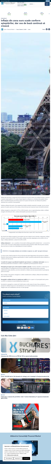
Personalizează (9, 458)
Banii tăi (3, 374)
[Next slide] (49, 14)
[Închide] (30, 446)
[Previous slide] (2, 14)
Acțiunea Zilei (4, 354)
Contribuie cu (25, 322)
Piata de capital (20, 2)
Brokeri (30, 2)
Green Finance (20, 5)
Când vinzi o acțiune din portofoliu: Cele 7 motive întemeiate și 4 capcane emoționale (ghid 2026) (25, 397)
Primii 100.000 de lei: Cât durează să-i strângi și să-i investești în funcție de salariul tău (25, 376)
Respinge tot (18, 458)
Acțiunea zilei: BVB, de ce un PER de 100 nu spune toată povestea (19, 356)
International (4, 18)
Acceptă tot (26, 458)
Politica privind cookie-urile (12, 455)
